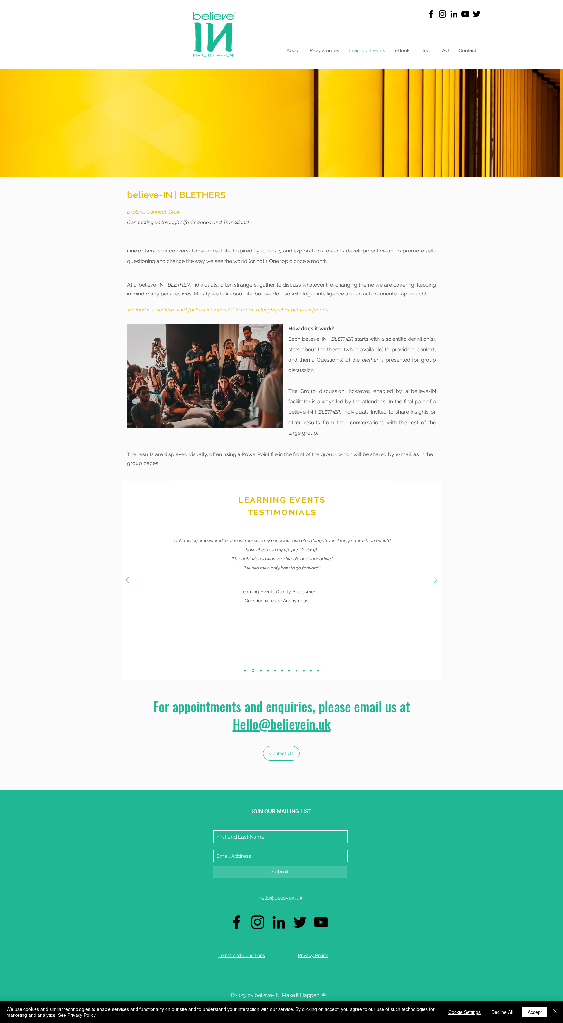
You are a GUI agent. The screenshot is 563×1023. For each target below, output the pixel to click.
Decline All (502, 1012)
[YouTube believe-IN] (465, 14)
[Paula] (304, 670)
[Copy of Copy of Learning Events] (260, 670)
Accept (535, 1012)
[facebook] (431, 14)
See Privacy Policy (77, 1015)
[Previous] (127, 580)
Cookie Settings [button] (464, 1012)
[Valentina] (311, 670)
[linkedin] (454, 14)
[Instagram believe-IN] (442, 14)
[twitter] (477, 14)
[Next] (435, 580)
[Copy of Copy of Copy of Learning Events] (268, 670)
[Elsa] (318, 670)
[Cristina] (296, 670)
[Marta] (282, 670)
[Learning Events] (245, 670)
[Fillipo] (289, 670)
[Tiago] (275, 670)
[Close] (555, 1012)
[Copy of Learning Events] (252, 670)
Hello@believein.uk (282, 724)
